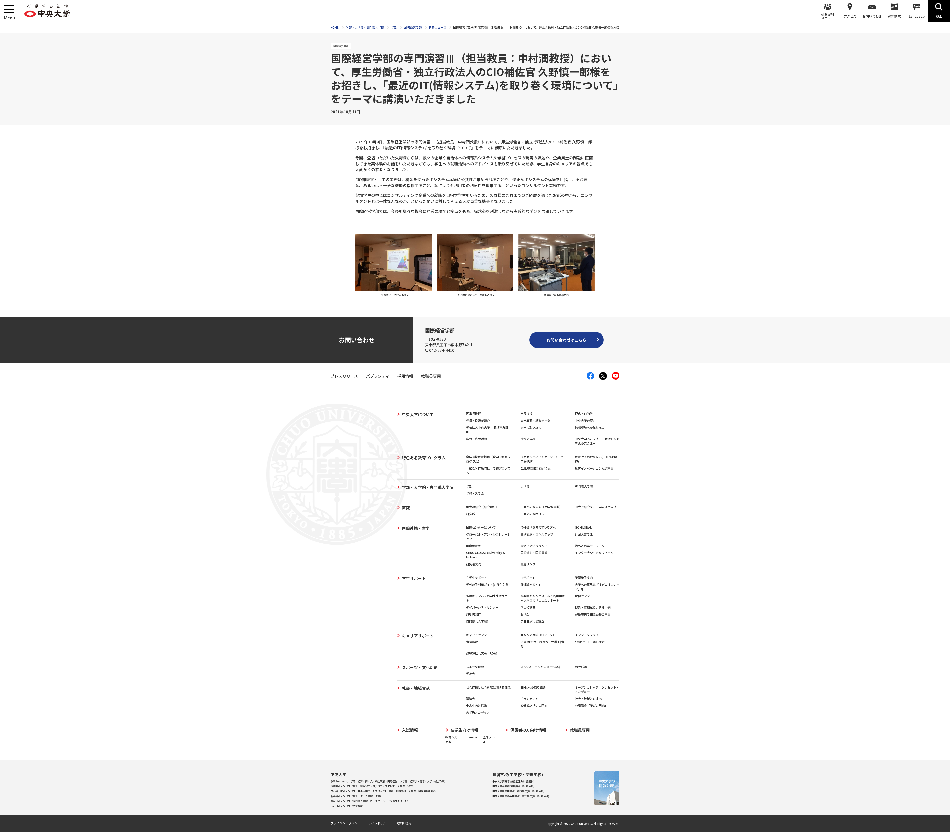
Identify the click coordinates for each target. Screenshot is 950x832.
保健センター (584, 596)
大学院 (525, 486)
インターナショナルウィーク (594, 552)
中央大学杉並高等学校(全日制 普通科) (513, 786)
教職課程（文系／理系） (482, 653)
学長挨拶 (526, 413)
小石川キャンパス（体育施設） (348, 806)
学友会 (470, 673)
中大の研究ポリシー (534, 514)
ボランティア (529, 698)
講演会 (470, 698)
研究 (406, 508)
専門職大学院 (584, 486)
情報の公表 (528, 439)
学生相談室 (528, 607)
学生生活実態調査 (532, 621)
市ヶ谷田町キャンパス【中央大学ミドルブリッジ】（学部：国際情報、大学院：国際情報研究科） (384, 791)
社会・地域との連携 (588, 698)
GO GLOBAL (583, 527)
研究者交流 (473, 564)
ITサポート (528, 577)
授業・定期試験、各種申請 (593, 607)
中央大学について (418, 414)
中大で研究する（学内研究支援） (597, 507)
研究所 (470, 514)
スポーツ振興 (475, 667)
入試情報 (410, 730)
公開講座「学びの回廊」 (591, 705)
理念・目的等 (584, 413)
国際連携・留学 (416, 528)
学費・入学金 (475, 493)
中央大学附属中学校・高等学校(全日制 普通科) (518, 791)
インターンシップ (586, 635)
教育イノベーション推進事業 (594, 468)
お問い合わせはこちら (566, 340)
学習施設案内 (584, 577)
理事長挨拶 (473, 413)
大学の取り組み (531, 427)
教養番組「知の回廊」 (535, 705)
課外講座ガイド (531, 584)
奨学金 (525, 614)
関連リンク (528, 564)
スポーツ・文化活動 (420, 667)
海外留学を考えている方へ (538, 527)
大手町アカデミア (478, 712)
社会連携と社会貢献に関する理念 (488, 687)
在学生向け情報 (464, 730)
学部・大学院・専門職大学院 (427, 487)
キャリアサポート (418, 636)
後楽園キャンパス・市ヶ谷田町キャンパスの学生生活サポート (543, 598)
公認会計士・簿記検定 (590, 642)
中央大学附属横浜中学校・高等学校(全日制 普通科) (520, 796)
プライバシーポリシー (345, 823)
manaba (471, 737)
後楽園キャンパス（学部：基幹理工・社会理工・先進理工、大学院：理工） (373, 786)
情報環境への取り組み (590, 427)
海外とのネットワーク (590, 546)
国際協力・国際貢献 (534, 552)
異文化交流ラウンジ (534, 546)
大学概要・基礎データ (535, 420)
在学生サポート (476, 577)
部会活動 (581, 667)
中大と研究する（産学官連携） (541, 507)
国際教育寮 (473, 546)
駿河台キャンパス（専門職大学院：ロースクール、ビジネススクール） (370, 801)
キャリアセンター (478, 635)
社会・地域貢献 (416, 688)
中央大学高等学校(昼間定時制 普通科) (513, 781)
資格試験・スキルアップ (537, 534)
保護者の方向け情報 (528, 730)
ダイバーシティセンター (482, 607)
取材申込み (404, 823)
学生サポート (414, 578)
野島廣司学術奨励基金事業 (593, 614)
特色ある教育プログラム (424, 458)
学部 (469, 486)
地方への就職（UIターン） (538, 635)
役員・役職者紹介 (478, 420)
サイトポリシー (378, 823)
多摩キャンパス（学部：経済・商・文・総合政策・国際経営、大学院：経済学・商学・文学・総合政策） (389, 781)
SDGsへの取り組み (533, 687)
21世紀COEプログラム (536, 468)
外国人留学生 (584, 534)
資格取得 (472, 642)
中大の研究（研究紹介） (482, 507)
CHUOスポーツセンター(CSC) (540, 667)
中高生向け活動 (476, 705)
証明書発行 (473, 614)
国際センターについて (481, 527)
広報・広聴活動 (476, 439)
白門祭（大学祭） (478, 621)
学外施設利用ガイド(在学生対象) (488, 584)
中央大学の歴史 (585, 420)
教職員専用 (580, 730)
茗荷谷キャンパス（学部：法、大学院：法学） (356, 796)
